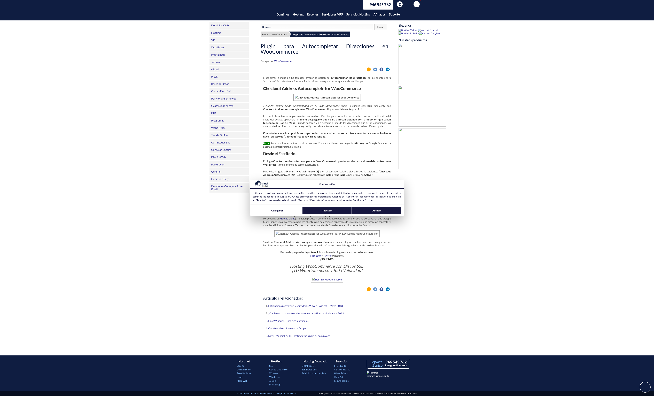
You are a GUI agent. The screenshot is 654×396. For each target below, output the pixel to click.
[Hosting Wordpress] (422, 149)
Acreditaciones (244, 373)
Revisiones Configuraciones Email (227, 188)
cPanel (215, 69)
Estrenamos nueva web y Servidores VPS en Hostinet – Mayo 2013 (305, 305)
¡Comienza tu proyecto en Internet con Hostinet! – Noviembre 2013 (306, 313)
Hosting (298, 14)
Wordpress (274, 377)
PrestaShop (218, 54)
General (216, 171)
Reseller (312, 14)
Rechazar (327, 210)
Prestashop (274, 384)
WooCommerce (279, 34)
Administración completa (314, 373)
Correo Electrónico (222, 91)
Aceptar (376, 210)
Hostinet (252, 12)
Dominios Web (220, 25)
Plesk (214, 76)
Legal (239, 377)
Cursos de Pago (220, 178)
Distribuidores (309, 365)
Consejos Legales (221, 149)
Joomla (215, 62)
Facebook (315, 255)
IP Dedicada (340, 365)
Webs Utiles (218, 127)
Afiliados (379, 14)
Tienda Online (219, 135)
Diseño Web (218, 157)
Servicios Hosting (358, 14)
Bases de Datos (220, 83)
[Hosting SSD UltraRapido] (422, 65)
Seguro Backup (341, 380)
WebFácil (338, 377)
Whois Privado (341, 373)
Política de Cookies (363, 200)
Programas (217, 120)
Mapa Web (242, 380)
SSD (271, 365)
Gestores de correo (222, 105)
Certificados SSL (220, 142)
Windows (273, 373)
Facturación (218, 164)
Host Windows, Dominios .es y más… (288, 320)
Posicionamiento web (223, 98)
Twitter (327, 255)
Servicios (342, 361)
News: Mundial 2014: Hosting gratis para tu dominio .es (299, 335)
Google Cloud (287, 218)
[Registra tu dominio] (422, 107)
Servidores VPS (332, 14)
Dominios (282, 14)
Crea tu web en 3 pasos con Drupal (287, 328)
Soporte (394, 14)
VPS (213, 40)
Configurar (277, 210)
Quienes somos (244, 369)
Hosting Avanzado (315, 361)
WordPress (217, 47)
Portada (266, 34)
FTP (213, 113)
